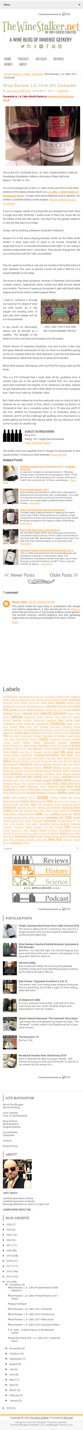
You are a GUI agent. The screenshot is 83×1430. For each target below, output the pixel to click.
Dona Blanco (47, 733)
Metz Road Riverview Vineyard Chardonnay (42, 509)
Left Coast (67, 755)
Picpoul (43, 786)
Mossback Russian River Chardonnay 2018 (42, 1055)
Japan (69, 751)
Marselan (68, 761)
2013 (9, 1408)
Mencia (6, 767)
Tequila (61, 820)
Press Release (10, 792)
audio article (47, 702)
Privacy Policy (10, 1146)
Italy (62, 752)
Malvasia (16, 761)
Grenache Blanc (11, 748)
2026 (9, 1224)
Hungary (37, 752)
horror (22, 752)
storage (17, 817)
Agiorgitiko (49, 697)
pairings (76, 780)
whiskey (39, 836)
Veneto (33, 830)
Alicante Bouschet (44, 699)
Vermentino (65, 830)
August (13, 1364)
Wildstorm (64, 836)
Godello (33, 745)
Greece (65, 745)
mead (70, 764)
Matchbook (26, 764)
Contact (7, 1140)
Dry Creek (64, 733)
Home (7, 59)
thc (74, 821)
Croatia (65, 730)
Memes (8, 65)
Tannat (76, 817)
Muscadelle (28, 774)
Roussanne (59, 801)
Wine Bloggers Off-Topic (22, 839)
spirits (76, 813)
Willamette (74, 836)
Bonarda (22, 710)
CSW (71, 729)
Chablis (19, 723)
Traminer (75, 823)
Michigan (67, 767)
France (43, 739)
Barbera (7, 706)
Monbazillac (8, 771)
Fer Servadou (60, 736)
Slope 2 (75, 609)
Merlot (47, 767)
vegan (26, 830)
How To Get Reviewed (15, 1115)
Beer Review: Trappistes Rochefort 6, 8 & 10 (43, 981)
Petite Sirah (67, 783)
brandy (76, 709)
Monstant (19, 771)
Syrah (68, 817)
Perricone (41, 783)
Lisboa (12, 758)
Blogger (68, 1417)
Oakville (29, 780)
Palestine (7, 783)
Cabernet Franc (30, 713)
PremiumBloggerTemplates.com (27, 1425)
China (29, 727)
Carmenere (38, 720)
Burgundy (17, 713)
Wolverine (67, 839)
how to (29, 752)
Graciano (43, 745)
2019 (9, 1255)
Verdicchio (53, 830)
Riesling (25, 801)
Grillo (23, 748)
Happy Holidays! (17, 1303)
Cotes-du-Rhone (45, 730)
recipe (6, 797)
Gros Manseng (35, 748)
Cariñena (27, 720)
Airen (68, 697)
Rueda (73, 801)
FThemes (31, 1422)
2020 (9, 1250)
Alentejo (15, 699)
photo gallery (18, 786)
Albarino (75, 696)
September (15, 1358)
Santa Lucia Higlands (49, 807)
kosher (15, 755)
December (15, 1284)
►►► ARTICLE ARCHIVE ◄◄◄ (42, 888)
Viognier (54, 833)
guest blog (73, 748)
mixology (76, 767)
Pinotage (45, 789)
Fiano (70, 735)
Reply (15, 622)
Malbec (7, 761)
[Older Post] (63, 577)
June (12, 1374)
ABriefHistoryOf (27, 696)
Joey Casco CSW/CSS (18, 91)
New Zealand (34, 776)
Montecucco (30, 771)
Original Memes (11, 1126)
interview (47, 752)
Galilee (26, 742)
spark (46, 814)
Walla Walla (8, 836)
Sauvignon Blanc (70, 807)
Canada (39, 717)
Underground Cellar (29, 999)
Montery (66, 771)
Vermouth (7, 833)
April (12, 1384)
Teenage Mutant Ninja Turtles (17, 821)
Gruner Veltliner (52, 748)
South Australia (26, 814)
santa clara (31, 807)
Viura (70, 833)
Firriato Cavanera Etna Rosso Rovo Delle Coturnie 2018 (49, 925)
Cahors (71, 713)
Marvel (76, 761)
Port (68, 789)
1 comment (62, 91)
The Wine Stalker (39, 1417)
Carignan (17, 720)
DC (12, 733)
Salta (39, 804)
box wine (57, 710)
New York (20, 776)
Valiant (6, 830)
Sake (33, 804)
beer (48, 706)
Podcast (23, 59)
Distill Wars (35, 733)
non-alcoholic (55, 777)
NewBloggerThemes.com (59, 1425)
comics (33, 729)
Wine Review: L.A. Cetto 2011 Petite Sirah (30, 1319)
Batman (31, 706)
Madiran (76, 758)
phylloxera (32, 786)
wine (5, 839)
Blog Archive (10, 1121)
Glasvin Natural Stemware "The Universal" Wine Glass (48, 1018)
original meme (62, 780)
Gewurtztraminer (10, 745)
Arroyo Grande (20, 703)
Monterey (57, 770)
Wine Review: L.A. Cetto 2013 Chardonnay (31, 1314)
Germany (75, 742)
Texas (69, 820)
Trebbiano (7, 827)
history (14, 751)
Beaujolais (41, 706)
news (45, 776)
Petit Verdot (52, 783)
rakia (77, 792)
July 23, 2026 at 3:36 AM (41, 601)
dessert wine (21, 732)
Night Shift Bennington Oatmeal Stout (40, 530)
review (26, 74)
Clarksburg (55, 727)
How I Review (10, 1112)
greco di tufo (55, 745)
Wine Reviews (10, 1124)
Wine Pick (55, 839)
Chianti (13, 727)
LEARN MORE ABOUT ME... (17, 1209)
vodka (77, 833)
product (31, 792)
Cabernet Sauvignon (53, 713)
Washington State (25, 836)
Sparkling (55, 813)
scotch (16, 810)
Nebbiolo (76, 774)
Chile (22, 726)
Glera (26, 745)
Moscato (75, 770)
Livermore (21, 758)
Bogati (13, 709)
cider (36, 727)
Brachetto (67, 710)
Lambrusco (26, 755)
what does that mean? (37, 442)
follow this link (58, 454)
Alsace (56, 699)
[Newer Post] (19, 577)
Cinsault (44, 727)
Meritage (38, 767)
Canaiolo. (49, 717)
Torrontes (44, 823)
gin (20, 745)
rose (50, 801)
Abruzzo (40, 697)
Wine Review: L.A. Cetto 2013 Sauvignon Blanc (34, 1324)
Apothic (64, 699)
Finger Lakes (9, 739)
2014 (9, 1281)
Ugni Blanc (48, 827)
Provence (52, 792)
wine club (41, 839)
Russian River (10, 804)
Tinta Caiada (31, 824)
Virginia (63, 833)
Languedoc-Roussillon (46, 755)
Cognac (76, 727)
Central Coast (72, 720)
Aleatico (6, 699)
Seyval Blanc (39, 810)
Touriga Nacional (60, 823)
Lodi (29, 758)
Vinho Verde (44, 833)
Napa (59, 773)
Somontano (65, 810)
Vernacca (16, 833)
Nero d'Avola (8, 777)
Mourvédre (16, 773)
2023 (9, 1234)
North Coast (19, 780)
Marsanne (58, 761)
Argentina (74, 699)
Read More (35, 503)
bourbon (49, 710)
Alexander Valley (28, 699)
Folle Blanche (22, 739)
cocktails (67, 727)
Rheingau (54, 797)
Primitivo (22, 793)
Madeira (67, 758)
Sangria (21, 807)
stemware (8, 817)
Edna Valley (14, 736)
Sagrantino (24, 804)
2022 (9, 1240)
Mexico (17, 74)
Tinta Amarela (17, 824)
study (24, 817)
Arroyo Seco (34, 703)
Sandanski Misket (51, 804)
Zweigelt (25, 843)
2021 (9, 1245)
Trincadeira (19, 827)
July (11, 1369)
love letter (51, 758)
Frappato (76, 739)
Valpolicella (16, 830)
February (37, 735)
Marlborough (47, 761)
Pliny (53, 789)
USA (67, 827)
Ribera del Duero (11, 801)
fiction (77, 735)
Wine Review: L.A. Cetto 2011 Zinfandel (39, 85)
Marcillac (25, 761)
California (16, 717)
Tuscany (37, 827)
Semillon (28, 810)
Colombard (8, 730)
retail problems (19, 797)
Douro (56, 733)
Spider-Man (67, 814)
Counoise (57, 730)
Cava (60, 720)
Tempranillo (49, 820)
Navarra (67, 773)
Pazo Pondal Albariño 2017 (34, 489)
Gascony (62, 742)
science (7, 810)
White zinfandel (51, 836)
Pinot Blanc (66, 786)
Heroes (6, 752)
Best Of (56, 706)
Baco (78, 703)
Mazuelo (47, 764)
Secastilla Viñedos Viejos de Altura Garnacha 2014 (46, 550)
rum (78, 801)
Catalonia (51, 720)
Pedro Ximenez (29, 783)
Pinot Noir (34, 789)
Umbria (59, 827)
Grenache (74, 745)
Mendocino (16, 767)
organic (47, 780)
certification (9, 723)
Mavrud (38, 764)
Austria (71, 702)
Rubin (66, 801)
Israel (56, 751)
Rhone (63, 797)
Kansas (7, 755)
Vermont (76, 830)
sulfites (31, 817)
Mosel (6, 773)
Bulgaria (7, 713)
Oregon (38, 780)
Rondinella (41, 801)
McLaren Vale (60, 764)
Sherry (49, 810)
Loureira (42, 758)
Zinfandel (37, 74)
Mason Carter (19, 601)
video (35, 833)
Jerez (77, 752)
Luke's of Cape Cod (38, 1204)
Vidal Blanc (26, 833)
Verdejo (43, 830)
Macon (60, 758)
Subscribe (8, 1135)
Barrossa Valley (19, 706)
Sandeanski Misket (71, 804)
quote (71, 792)
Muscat (39, 773)
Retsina (32, 797)
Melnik (77, 764)
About (23, 65)
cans (56, 717)
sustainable (51, 817)
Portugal (75, 789)
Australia (60, 702)
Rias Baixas (74, 797)
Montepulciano (43, 770)
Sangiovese (9, 807)
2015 (9, 1276)
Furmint (6, 742)
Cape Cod (66, 717)
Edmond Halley (27, 962)
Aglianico (60, 696)
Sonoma (75, 810)
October (14, 1353)
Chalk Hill (29, 723)
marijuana (35, 761)
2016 (9, 1271)
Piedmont (53, 786)
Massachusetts (11, 764)
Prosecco (41, 792)
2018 (9, 1260)
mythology (49, 773)
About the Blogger (13, 1104)
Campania (29, 717)
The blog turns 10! (29, 1036)
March (12, 1390)
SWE (61, 817)
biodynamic (67, 706)
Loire (34, 758)
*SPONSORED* (10, 696)
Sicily (56, 810)
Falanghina (26, 736)
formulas (34, 739)
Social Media (10, 1132)
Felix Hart (48, 735)
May (11, 1379)
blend (77, 706)
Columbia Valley (21, 730)
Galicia (16, 742)
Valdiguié (75, 827)
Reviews (58, 59)
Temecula (37, 820)
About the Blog (11, 1107)
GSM (64, 748)
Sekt (21, 810)
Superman (40, 817)
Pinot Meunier (22, 789)
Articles (41, 59)
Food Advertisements (48, 14)
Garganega (49, 742)
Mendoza (28, 767)
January (13, 1400)
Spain (39, 814)
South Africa (9, 814)
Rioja (33, 801)
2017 (9, 1266)
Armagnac (7, 703)
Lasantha (62, 1422)
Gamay (36, 742)
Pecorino (17, 783)
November (15, 1348)
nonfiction (67, 776)
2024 (9, 1229)
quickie (62, 792)
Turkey (28, 827)
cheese (69, 723)
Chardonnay (57, 723)
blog (6, 709)
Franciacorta (54, 739)
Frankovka (66, 739)
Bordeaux (39, 709)
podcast (61, 789)
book (30, 709)
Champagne (42, 723)
